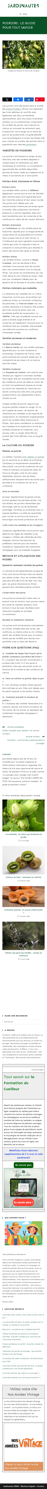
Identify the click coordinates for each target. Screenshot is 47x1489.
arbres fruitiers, (13, 109)
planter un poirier (35, 457)
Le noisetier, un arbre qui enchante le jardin (23, 835)
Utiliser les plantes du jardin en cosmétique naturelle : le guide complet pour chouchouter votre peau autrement (21, 1337)
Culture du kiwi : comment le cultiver (23, 877)
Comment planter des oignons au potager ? (20, 1373)
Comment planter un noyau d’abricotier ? (23, 911)
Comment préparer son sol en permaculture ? (21, 1377)
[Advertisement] (23, 85)
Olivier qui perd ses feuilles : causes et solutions (23, 954)
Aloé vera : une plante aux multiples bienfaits (21, 1329)
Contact (40, 1486)
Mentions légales (28, 1486)
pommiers (31, 144)
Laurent (6, 754)
